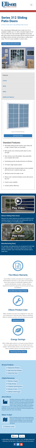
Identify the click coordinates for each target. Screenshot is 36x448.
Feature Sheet (18, 136)
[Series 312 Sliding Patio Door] (18, 116)
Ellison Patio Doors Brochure (11, 44)
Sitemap (5, 441)
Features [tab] (5, 75)
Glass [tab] (4, 91)
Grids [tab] (4, 86)
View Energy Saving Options (18, 351)
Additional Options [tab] (8, 97)
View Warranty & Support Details (18, 291)
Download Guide (18, 320)
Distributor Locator (9, 426)
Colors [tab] (5, 80)
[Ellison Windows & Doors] (9, 4)
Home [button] (15, 436)
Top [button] (22, 436)
